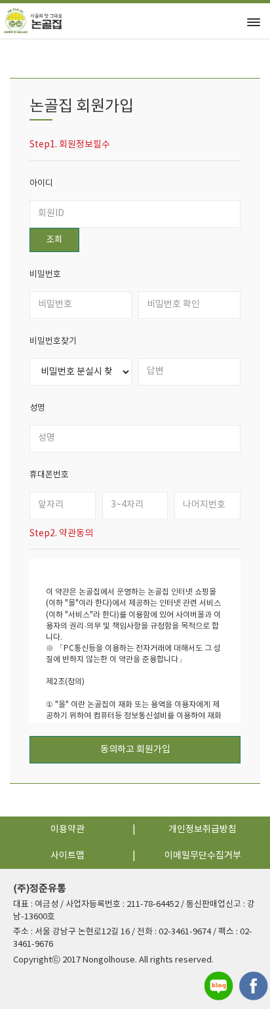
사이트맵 (67, 856)
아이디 (41, 184)
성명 (37, 408)
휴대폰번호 (49, 475)
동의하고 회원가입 (135, 749)
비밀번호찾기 (53, 341)
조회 (54, 240)
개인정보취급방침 (202, 829)
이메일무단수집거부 (202, 856)
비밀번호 (45, 275)
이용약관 (67, 829)
